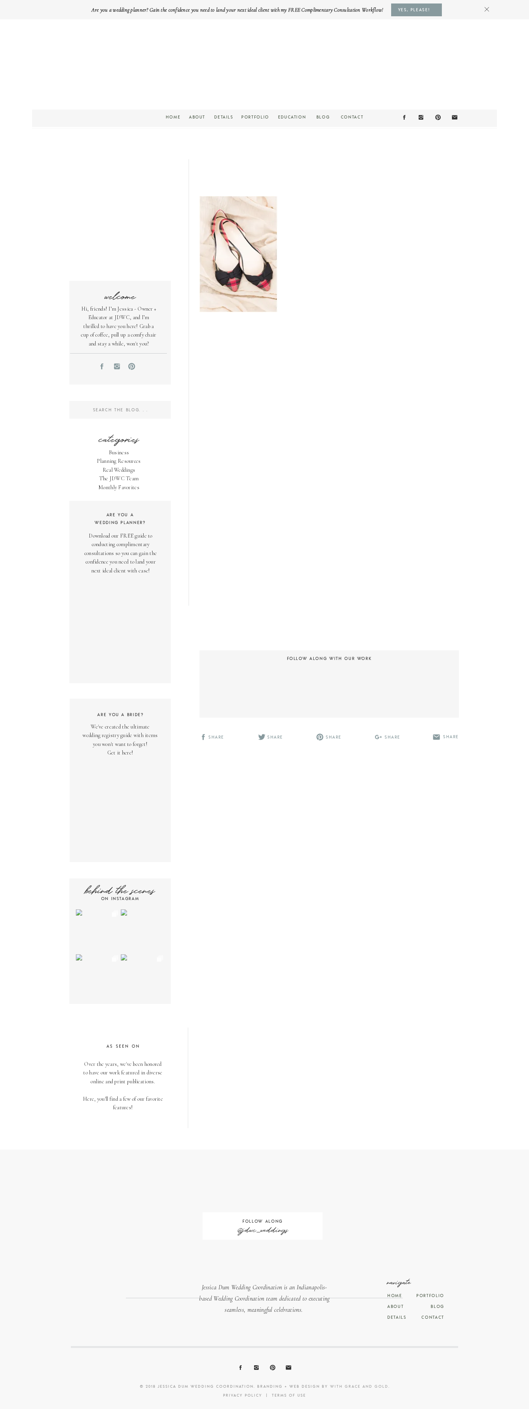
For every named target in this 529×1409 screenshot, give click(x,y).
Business (119, 452)
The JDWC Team (119, 478)
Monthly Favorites (118, 487)
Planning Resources (119, 461)
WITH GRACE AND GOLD (359, 1386)
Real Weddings (119, 470)
